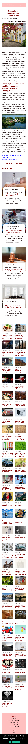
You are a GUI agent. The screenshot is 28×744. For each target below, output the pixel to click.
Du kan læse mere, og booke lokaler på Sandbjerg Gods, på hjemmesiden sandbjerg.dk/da (11, 157)
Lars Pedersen (13, 18)
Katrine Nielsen (15, 264)
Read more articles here (14, 163)
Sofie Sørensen (15, 189)
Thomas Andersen (15, 226)
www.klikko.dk (15, 726)
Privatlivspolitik (16, 741)
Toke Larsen (14, 301)
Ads (14, 732)
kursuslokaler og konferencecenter (17, 21)
